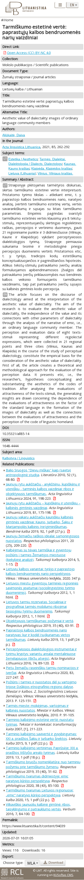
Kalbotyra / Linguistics (18, 458)
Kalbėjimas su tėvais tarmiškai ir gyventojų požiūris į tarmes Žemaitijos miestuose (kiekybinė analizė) (38, 555)
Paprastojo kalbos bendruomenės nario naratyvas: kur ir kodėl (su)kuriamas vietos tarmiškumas (38, 635)
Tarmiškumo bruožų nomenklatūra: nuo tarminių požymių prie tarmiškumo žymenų (43, 764)
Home (8, 20)
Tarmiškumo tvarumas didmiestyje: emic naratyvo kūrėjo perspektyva (37, 778)
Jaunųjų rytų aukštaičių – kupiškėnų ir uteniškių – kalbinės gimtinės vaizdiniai (43, 505)
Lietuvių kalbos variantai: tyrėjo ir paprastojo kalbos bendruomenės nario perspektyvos (40, 571)
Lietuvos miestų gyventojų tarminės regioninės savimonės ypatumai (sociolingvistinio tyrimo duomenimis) (42, 588)
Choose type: (13, 862)
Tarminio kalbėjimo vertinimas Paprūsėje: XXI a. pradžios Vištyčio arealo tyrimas (42, 750)
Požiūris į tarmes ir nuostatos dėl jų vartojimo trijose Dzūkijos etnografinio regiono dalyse (41, 684)
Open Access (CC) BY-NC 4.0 (29, 52)
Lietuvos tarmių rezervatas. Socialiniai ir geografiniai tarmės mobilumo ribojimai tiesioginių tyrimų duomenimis (36, 606)
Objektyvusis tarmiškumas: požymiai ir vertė (39, 621)
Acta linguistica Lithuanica (21, 147)
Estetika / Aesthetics (23, 159)
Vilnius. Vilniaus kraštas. (55, 173)
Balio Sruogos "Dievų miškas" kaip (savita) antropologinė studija (38, 472)
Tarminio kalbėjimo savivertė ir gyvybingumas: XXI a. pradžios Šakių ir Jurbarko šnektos (41, 736)
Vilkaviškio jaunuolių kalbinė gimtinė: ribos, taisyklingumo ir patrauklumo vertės (38, 806)
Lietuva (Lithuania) (22, 173)
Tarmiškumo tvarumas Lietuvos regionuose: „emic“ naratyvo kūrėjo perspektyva (40, 792)
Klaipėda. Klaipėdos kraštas (51, 168)
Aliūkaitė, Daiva (13, 135)
